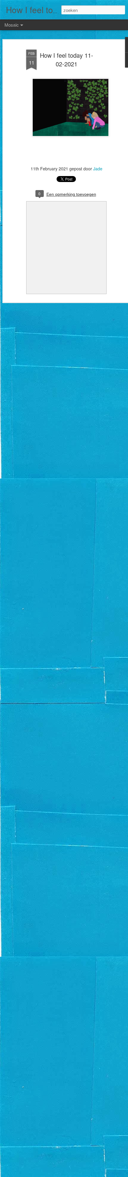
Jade (97, 169)
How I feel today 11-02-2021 (66, 59)
